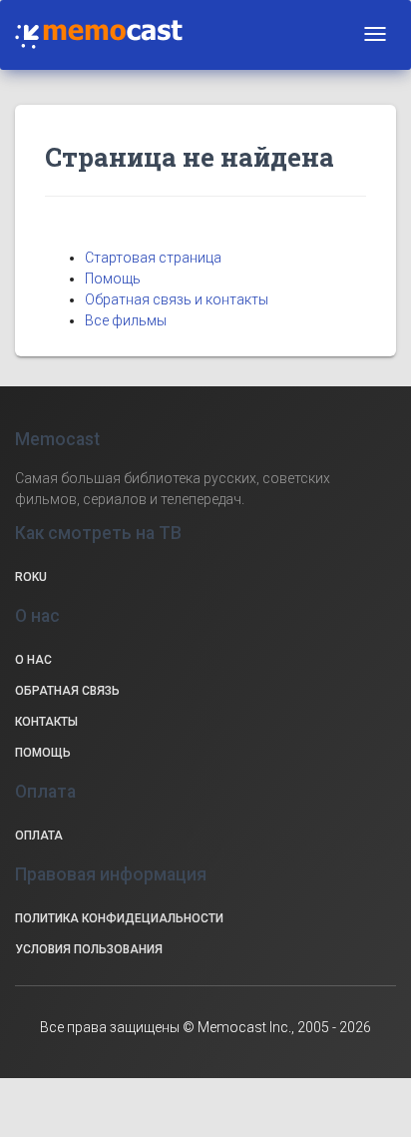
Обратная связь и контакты (176, 299)
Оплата (39, 836)
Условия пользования (89, 949)
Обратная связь (67, 691)
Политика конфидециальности (119, 918)
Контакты (46, 722)
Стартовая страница (153, 258)
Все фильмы (126, 320)
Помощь (113, 278)
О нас (33, 660)
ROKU (31, 577)
